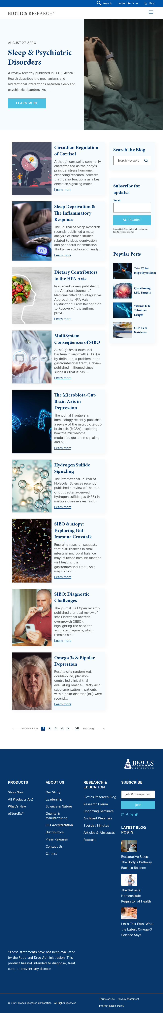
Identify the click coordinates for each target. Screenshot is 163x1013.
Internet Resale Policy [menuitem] (111, 1006)
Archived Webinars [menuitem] (97, 818)
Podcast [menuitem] (89, 840)
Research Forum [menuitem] (95, 804)
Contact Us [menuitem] (54, 846)
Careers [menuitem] (51, 854)
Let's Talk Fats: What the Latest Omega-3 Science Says (137, 929)
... (73, 728)
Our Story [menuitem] (53, 792)
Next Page (89, 729)
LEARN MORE (27, 103)
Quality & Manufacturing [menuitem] (56, 816)
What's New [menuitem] (17, 806)
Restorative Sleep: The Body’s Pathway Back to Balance (136, 862)
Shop (151, 3)
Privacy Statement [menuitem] (128, 999)
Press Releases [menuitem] (57, 839)
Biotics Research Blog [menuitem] (99, 797)
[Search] (146, 161)
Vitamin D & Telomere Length (142, 310)
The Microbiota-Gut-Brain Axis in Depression (75, 402)
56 (77, 728)
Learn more (62, 190)
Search (106, 3)
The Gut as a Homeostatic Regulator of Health (136, 896)
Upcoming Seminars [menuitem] (98, 811)
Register (132, 3)
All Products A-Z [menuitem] (20, 799)
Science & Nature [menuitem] (59, 806)
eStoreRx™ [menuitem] (16, 813)
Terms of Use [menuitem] (107, 999)
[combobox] (132, 160)
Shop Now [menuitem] (15, 792)
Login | (122, 3)
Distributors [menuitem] (55, 832)
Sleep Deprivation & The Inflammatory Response (74, 213)
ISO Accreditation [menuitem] (59, 825)
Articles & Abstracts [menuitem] (99, 833)
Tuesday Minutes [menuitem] (96, 825)
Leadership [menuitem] (54, 799)
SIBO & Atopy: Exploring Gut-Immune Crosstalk (73, 531)
